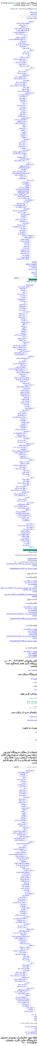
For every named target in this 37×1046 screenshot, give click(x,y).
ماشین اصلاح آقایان (23, 192)
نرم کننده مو (22, 233)
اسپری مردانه (21, 73)
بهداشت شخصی (24, 539)
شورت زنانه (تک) (20, 62)
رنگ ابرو (23, 101)
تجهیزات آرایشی (24, 158)
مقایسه (31, 1009)
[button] (31, 582)
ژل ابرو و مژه (21, 105)
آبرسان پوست (25, 239)
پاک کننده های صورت (22, 30)
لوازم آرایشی (29, 92)
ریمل (24, 103)
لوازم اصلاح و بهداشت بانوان (20, 173)
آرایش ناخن (25, 150)
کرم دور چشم (25, 249)
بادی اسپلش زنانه (20, 76)
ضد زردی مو (22, 212)
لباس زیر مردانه (24, 66)
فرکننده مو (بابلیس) (23, 191)
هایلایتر (23, 137)
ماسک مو (23, 232)
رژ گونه (23, 130)
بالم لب (23, 141)
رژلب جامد (22, 142)
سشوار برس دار (24, 187)
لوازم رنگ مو (25, 214)
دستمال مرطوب (20, 37)
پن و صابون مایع (21, 34)
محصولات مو (29, 199)
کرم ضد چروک (24, 253)
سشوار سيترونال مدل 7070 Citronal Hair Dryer (23, 568)
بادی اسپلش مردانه (20, 78)
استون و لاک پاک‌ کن (19, 153)
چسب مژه (22, 98)
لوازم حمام (25, 48)
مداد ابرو (23, 112)
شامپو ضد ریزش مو (19, 210)
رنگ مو (23, 217)
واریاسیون (22, 221)
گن (28, 55)
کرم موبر (23, 176)
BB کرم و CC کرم (20, 119)
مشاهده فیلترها (32, 558)
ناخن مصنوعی (21, 157)
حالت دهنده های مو (20, 205)
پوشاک (31, 50)
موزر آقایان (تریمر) (20, 194)
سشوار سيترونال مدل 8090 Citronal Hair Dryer (23, 618)
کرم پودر (23, 135)
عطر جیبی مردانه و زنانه (18, 85)
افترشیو (23, 169)
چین (26, 577)
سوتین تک (23, 60)
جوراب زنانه (25, 53)
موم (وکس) (22, 178)
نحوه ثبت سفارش (33, 716)
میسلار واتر (22, 42)
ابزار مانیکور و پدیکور (19, 151)
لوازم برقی (29, 180)
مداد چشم (22, 114)
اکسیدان (23, 216)
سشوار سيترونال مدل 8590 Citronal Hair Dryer (23, 641)
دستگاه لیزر (25, 183)
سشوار (27, 185)
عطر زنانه (26, 87)
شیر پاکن (23, 41)
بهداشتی (30, 21)
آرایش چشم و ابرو (23, 94)
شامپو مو (26, 208)
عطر (31, 67)
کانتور (24, 132)
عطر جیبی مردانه (20, 84)
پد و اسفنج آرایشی (20, 123)
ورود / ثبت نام (29, 1011)
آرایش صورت (25, 117)
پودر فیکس (22, 128)
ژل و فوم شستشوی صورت (17, 39)
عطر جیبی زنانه (21, 82)
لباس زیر (26, 543)
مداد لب (23, 148)
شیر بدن (26, 244)
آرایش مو (26, 201)
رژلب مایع (22, 144)
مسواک (23, 26)
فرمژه (24, 110)
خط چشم (23, 100)
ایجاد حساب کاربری (31, 1026)
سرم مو (23, 228)
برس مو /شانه (21, 203)
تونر (24, 35)
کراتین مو (23, 230)
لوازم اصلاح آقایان (23, 167)
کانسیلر (23, 133)
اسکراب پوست (24, 241)
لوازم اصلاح (29, 164)
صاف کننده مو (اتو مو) (22, 189)
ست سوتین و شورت (19, 59)
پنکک (24, 126)
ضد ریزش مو (21, 442)
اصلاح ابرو (22, 96)
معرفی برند (25, 545)
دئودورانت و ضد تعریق (22, 44)
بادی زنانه (26, 51)
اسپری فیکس (21, 121)
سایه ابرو (23, 107)
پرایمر (24, 125)
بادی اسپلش (25, 75)
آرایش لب (26, 139)
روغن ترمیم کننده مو (19, 226)
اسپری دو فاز (21, 224)
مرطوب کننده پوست (22, 258)
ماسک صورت (25, 257)
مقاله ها (35, 686)
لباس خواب (22, 64)
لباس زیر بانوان (24, 57)
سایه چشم (22, 108)
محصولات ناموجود (27, 235)
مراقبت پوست (28, 237)
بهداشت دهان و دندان (22, 23)
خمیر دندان (22, 25)
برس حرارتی (25, 182)
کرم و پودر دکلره (20, 219)
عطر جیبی (26, 80)
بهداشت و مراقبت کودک (21, 28)
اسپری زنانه (22, 71)
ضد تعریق (23, 46)
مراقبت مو (26, 223)
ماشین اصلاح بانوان (23, 196)
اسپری (27, 69)
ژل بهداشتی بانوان (20, 175)
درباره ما (35, 682)
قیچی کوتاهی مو (20, 207)
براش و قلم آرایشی (19, 160)
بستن (35, 1016)
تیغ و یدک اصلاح (24, 166)
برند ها (35, 689)
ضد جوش (26, 246)
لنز (28, 162)
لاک (24, 155)
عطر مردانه (25, 89)
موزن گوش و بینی (23, 198)
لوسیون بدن (25, 255)
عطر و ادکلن (25, 536)
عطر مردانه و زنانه (23, 91)
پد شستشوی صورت (19, 32)
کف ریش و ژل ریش (19, 171)
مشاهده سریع (32, 584)
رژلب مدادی (22, 146)
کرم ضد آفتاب (24, 251)
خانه (35, 552)
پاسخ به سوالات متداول (32, 720)
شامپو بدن (26, 242)
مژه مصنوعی (21, 116)
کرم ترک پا (26, 248)
